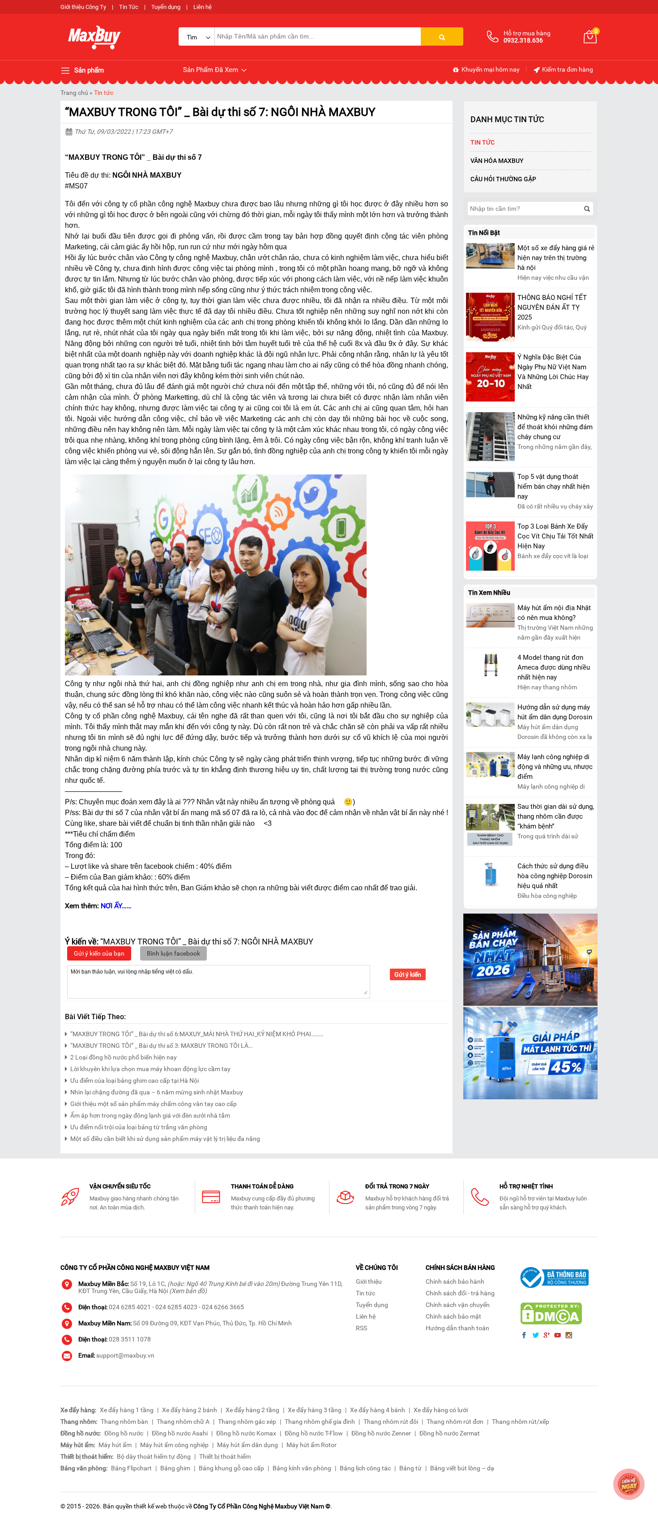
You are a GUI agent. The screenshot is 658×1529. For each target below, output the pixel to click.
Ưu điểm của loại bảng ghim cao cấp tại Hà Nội (134, 1080)
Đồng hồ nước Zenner (381, 1433)
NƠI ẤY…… (116, 905)
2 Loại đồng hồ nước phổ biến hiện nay (123, 1057)
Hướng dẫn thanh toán (457, 1328)
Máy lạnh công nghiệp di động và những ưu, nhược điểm (555, 767)
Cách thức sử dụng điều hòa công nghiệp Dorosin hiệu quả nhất (554, 876)
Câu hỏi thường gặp (503, 179)
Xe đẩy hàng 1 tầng (127, 1410)
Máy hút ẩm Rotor (311, 1444)
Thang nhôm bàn (124, 1421)
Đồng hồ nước (123, 1433)
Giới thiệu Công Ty (83, 7)
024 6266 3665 (223, 1307)
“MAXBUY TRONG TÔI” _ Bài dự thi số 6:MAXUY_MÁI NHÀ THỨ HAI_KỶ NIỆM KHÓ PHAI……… (196, 1034)
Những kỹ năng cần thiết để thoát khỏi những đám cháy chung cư (555, 427)
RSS (361, 1328)
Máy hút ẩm (115, 1444)
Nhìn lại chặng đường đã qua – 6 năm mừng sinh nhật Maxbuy (156, 1092)
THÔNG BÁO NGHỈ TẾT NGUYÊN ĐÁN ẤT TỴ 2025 (552, 307)
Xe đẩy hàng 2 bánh (189, 1410)
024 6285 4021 (130, 1307)
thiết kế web (150, 1506)
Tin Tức (128, 7)
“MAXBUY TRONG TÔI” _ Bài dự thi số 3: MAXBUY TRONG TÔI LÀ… (161, 1045)
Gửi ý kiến (407, 974)
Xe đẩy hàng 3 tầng (315, 1410)
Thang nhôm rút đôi (390, 1421)
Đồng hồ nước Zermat (449, 1433)
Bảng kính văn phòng (302, 1468)
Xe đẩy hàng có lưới (441, 1410)
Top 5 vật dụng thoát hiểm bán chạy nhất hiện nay (553, 486)
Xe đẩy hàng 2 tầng (252, 1410)
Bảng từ (410, 1468)
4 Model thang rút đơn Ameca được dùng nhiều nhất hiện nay (553, 667)
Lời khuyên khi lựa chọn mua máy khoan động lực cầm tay (150, 1068)
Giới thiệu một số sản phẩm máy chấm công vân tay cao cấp (153, 1103)
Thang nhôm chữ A (183, 1421)
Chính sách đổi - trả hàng (460, 1293)
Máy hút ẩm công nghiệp (174, 1444)
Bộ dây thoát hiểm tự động (154, 1456)
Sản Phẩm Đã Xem (211, 70)
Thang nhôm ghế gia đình (320, 1421)
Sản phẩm (88, 70)
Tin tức (103, 92)
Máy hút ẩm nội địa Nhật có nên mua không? (554, 613)
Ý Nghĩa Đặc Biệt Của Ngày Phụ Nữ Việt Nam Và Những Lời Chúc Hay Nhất (553, 372)
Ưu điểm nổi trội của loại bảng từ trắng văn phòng (138, 1127)
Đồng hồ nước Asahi (180, 1433)
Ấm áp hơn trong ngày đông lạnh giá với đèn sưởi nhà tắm (150, 1115)
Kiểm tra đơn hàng (567, 69)
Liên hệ (202, 7)
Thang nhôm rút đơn (455, 1421)
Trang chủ (74, 92)
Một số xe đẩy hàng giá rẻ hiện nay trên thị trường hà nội (555, 258)
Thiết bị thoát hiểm (225, 1456)
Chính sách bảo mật (453, 1316)
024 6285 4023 (176, 1307)
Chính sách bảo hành (455, 1281)
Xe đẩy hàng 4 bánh (377, 1410)
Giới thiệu (369, 1281)
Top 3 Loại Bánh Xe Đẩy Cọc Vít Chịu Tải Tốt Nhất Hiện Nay (555, 536)
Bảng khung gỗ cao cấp (231, 1468)
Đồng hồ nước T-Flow (314, 1433)
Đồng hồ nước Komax (246, 1433)
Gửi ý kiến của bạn (99, 953)
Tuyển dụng (165, 7)
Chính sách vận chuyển (458, 1304)
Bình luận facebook (173, 953)
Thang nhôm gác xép (247, 1421)
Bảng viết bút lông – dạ (462, 1468)
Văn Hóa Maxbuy (497, 160)
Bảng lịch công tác (365, 1468)
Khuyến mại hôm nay (490, 69)
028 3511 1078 (130, 1339)
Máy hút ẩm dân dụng (247, 1444)
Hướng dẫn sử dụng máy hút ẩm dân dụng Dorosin (554, 712)
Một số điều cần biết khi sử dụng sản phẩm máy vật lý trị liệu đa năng (165, 1138)
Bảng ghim (175, 1468)
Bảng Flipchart (131, 1468)
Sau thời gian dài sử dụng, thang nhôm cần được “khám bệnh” (555, 816)
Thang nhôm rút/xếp (520, 1421)
